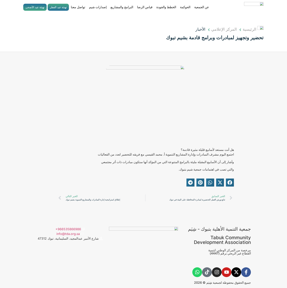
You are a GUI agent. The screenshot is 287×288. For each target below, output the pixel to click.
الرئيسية (249, 29)
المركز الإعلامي (224, 29)
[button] (230, 183)
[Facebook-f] (246, 272)
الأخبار (200, 29)
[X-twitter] (236, 272)
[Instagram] (217, 272)
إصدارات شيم (98, 7)
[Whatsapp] (197, 272)
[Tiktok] (207, 272)
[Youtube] (226, 272)
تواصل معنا (78, 7)
